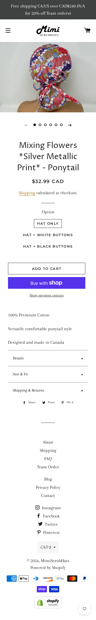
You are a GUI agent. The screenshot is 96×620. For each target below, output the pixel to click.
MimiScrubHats (55, 560)
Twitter (51, 524)
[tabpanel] (48, 76)
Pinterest (51, 532)
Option (48, 211)
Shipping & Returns (28, 390)
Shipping (27, 192)
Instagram (51, 507)
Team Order (48, 466)
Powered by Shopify (48, 567)
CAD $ (46, 547)
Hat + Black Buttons (48, 246)
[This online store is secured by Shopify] (48, 606)
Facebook (51, 516)
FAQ (48, 458)
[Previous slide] (26, 125)
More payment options (47, 295)
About (48, 442)
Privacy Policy (48, 487)
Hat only (48, 223)
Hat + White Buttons (48, 235)
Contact (48, 495)
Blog (48, 479)
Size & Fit (20, 374)
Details (18, 358)
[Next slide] (70, 125)
